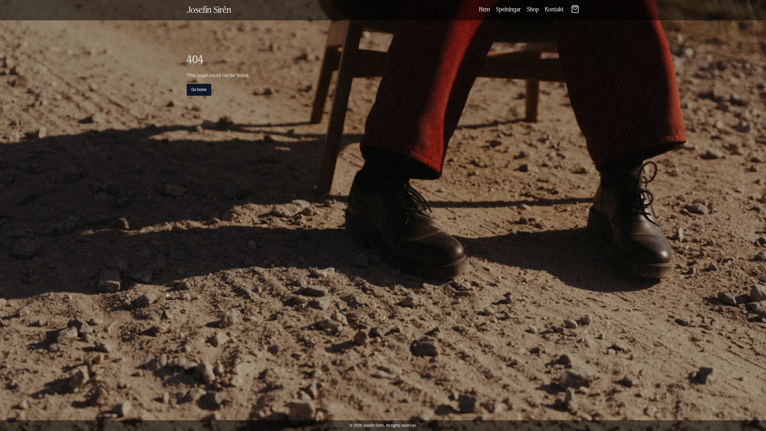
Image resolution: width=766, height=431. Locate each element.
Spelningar (508, 9)
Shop (533, 9)
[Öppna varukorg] (575, 9)
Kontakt (554, 9)
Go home (199, 89)
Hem (484, 9)
